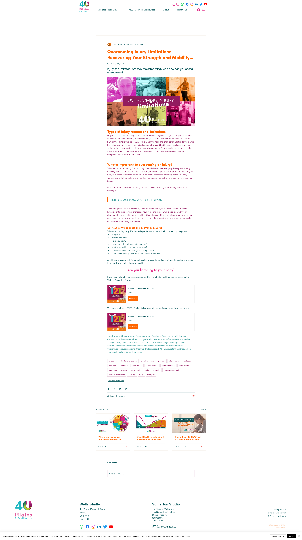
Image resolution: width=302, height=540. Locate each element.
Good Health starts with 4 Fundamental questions (150, 438)
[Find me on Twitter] (201, 4)
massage (112, 365)
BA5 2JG (84, 519)
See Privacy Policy (183, 536)
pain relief (156, 370)
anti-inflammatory (168, 365)
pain (147, 370)
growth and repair (147, 361)
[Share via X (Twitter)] (114, 389)
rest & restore (137, 365)
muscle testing (136, 370)
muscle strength (152, 365)
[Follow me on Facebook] (187, 4)
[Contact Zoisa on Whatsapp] (182, 4)
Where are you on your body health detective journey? (110, 438)
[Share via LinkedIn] (120, 389)
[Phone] (173, 4)
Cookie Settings (278, 536)
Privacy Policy (279, 509)
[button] (203, 25)
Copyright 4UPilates (278, 516)
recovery (132, 375)
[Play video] (151, 101)
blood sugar (187, 361)
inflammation (174, 361)
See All (203, 409)
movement (113, 370)
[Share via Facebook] (108, 389)
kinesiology (113, 361)
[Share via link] (126, 389)
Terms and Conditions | (276, 513)
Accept (291, 536)
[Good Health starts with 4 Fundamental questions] (151, 423)
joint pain (161, 361)
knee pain (151, 375)
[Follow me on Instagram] (191, 4)
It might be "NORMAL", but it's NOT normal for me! (188, 438)
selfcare (124, 370)
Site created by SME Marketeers (277, 526)
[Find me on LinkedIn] (196, 4)
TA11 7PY (157, 521)
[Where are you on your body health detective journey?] (113, 423)
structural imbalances (117, 375)
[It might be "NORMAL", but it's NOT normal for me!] (189, 423)
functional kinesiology (129, 361)
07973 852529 (168, 526)
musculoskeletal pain (172, 370)
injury (141, 375)
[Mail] (178, 4)
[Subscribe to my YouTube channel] (205, 4)
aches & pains (184, 365)
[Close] (299, 536)
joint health (124, 365)
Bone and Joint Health (116, 381)
